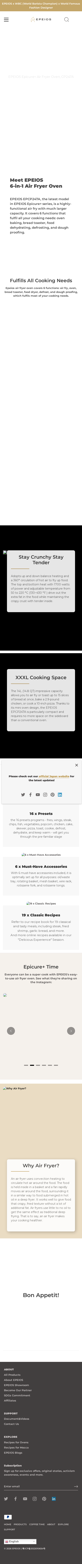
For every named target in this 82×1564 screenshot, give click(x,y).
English (13, 1541)
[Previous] (11, 1031)
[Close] (76, 765)
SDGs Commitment (17, 1395)
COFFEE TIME (37, 1524)
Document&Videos (16, 1418)
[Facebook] (30, 794)
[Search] (66, 20)
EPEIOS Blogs (13, 1452)
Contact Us (11, 1423)
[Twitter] (23, 794)
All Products (12, 1374)
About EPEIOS (13, 1379)
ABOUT (51, 1524)
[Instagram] (45, 794)
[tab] (26, 1065)
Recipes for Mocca (16, 1447)
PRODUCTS (20, 1524)
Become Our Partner (18, 1390)
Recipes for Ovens (16, 1442)
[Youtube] (38, 794)
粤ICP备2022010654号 (33, 1548)
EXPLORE (63, 1524)
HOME (7, 1524)
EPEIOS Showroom (16, 1385)
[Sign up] (76, 1486)
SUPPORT (9, 1529)
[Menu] (6, 19)
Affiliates (10, 1400)
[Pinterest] (53, 794)
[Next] (71, 1031)
